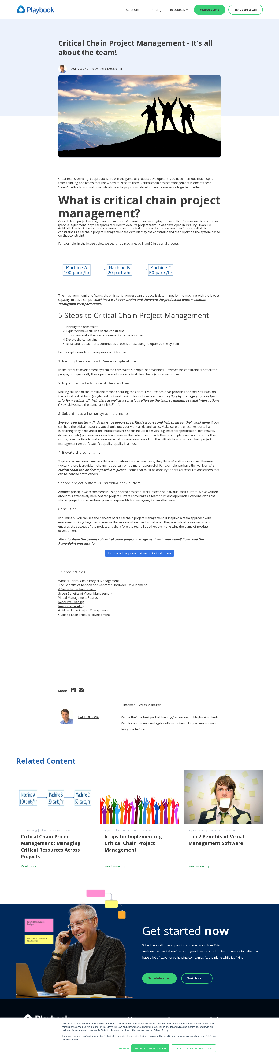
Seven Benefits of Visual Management (85, 593)
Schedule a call (245, 10)
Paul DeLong (88, 717)
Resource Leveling (71, 606)
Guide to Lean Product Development (84, 615)
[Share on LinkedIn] (73, 691)
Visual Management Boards (78, 598)
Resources (177, 10)
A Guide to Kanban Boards (77, 589)
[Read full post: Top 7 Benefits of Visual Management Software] (223, 797)
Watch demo (209, 10)
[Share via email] (81, 691)
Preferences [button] (123, 1048)
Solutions (133, 10)
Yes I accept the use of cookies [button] (150, 1048)
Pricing (156, 10)
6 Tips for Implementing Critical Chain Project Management (133, 843)
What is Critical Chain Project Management (88, 581)
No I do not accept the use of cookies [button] (194, 1048)
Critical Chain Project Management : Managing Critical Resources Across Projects (51, 846)
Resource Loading (71, 602)
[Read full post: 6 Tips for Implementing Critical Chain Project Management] (139, 797)
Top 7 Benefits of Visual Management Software (216, 839)
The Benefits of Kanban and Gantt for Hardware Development (102, 585)
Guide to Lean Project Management (83, 610)
